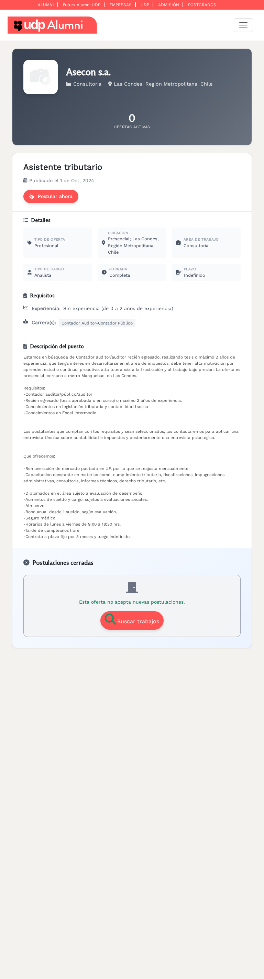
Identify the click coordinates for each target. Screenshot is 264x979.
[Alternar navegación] (243, 25)
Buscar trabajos (138, 621)
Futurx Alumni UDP (81, 4)
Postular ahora (55, 196)
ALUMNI (46, 4)
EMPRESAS (120, 4)
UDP (145, 4)
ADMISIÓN (168, 4)
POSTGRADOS (202, 4)
